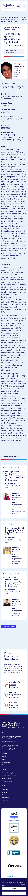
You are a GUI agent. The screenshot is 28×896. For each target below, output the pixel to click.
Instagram (5, 797)
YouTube (5, 800)
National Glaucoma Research (13, 705)
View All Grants (9, 626)
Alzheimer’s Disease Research (14, 684)
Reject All (14, 888)
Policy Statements (8, 781)
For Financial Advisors (9, 776)
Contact (4, 765)
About (4, 756)
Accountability (7, 778)
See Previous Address (9, 741)
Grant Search (6, 762)
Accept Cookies (14, 893)
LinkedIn (5, 792)
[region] (14, 887)
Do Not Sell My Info (8, 773)
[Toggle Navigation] (24, 6)
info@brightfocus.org (13, 749)
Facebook (5, 789)
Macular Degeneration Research (15, 694)
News (4, 759)
